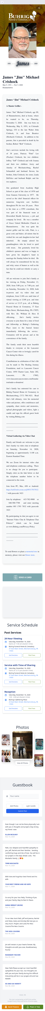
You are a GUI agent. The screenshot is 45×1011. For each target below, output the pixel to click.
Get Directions (13, 655)
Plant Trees (31, 655)
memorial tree (31, 551)
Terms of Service (28, 1001)
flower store (30, 555)
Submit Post (22, 811)
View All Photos (22, 763)
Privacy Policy (16, 1001)
